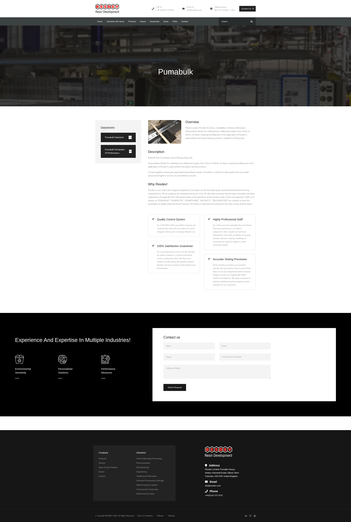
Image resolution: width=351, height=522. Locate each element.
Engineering (141, 472)
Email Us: (191, 7)
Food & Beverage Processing (149, 458)
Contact (184, 21)
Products (132, 21)
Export (143, 21)
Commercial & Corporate (147, 489)
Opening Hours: (221, 7)
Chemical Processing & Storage (150, 480)
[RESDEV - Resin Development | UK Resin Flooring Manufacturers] (107, 8)
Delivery (160, 516)
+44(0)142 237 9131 (214, 495)
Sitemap (171, 516)
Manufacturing (142, 467)
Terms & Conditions (145, 516)
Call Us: (159, 7)
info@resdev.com (194, 10)
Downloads (154, 21)
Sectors (102, 463)
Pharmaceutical (143, 463)
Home (100, 21)
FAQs (174, 21)
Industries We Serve (115, 21)
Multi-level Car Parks (145, 494)
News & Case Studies (108, 467)
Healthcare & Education (146, 476)
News (166, 21)
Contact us (246, 9)
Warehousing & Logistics (147, 485)
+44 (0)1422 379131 (165, 10)
